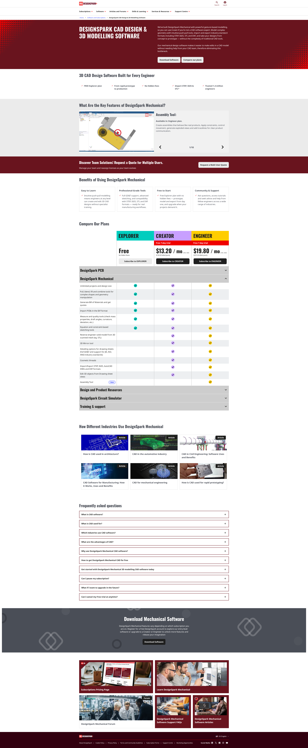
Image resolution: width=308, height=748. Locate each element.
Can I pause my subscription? (95, 578)
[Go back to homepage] (88, 3)
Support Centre (181, 11)
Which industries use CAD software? (98, 532)
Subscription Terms (152, 743)
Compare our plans (192, 60)
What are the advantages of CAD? (97, 542)
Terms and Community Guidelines (131, 743)
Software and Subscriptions (96, 18)
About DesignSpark (85, 743)
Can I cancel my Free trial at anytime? (99, 597)
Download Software (169, 60)
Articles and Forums (117, 11)
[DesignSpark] (86, 736)
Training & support (92, 406)
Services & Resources (160, 11)
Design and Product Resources (101, 389)
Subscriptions (84, 11)
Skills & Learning (139, 11)
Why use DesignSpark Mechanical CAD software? (104, 551)
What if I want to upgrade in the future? (100, 587)
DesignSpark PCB (92, 270)
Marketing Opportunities (184, 743)
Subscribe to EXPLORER (135, 261)
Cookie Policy (100, 743)
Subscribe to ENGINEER (210, 261)
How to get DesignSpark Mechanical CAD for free (104, 560)
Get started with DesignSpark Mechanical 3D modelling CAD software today (117, 569)
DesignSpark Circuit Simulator (101, 398)
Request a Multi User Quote (213, 165)
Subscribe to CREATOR (172, 261)
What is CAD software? (92, 514)
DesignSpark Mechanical (96, 278)
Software (100, 11)
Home (82, 18)
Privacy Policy (112, 743)
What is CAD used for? (91, 523)
